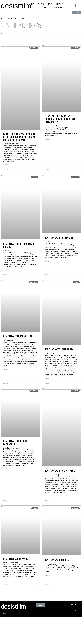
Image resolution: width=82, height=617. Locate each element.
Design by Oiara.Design (75, 610)
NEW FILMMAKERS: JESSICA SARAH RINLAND (18, 245)
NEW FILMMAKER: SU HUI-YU (15, 558)
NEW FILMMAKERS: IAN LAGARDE (59, 237)
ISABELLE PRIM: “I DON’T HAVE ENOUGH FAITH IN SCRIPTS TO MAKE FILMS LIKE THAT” (60, 119)
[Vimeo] (46, 610)
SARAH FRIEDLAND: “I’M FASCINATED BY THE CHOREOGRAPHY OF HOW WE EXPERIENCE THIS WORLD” (19, 136)
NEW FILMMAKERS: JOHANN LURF (17, 336)
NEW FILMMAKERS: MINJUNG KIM (59, 349)
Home (2, 18)
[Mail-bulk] (50, 610)
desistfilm (16, 6)
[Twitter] (37, 610)
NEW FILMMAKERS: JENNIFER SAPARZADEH (15, 442)
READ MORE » (5, 164)
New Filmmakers (12, 18)
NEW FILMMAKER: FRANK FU (57, 559)
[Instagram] (41, 610)
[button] (76, 12)
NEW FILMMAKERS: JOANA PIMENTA (60, 470)
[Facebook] (33, 610)
